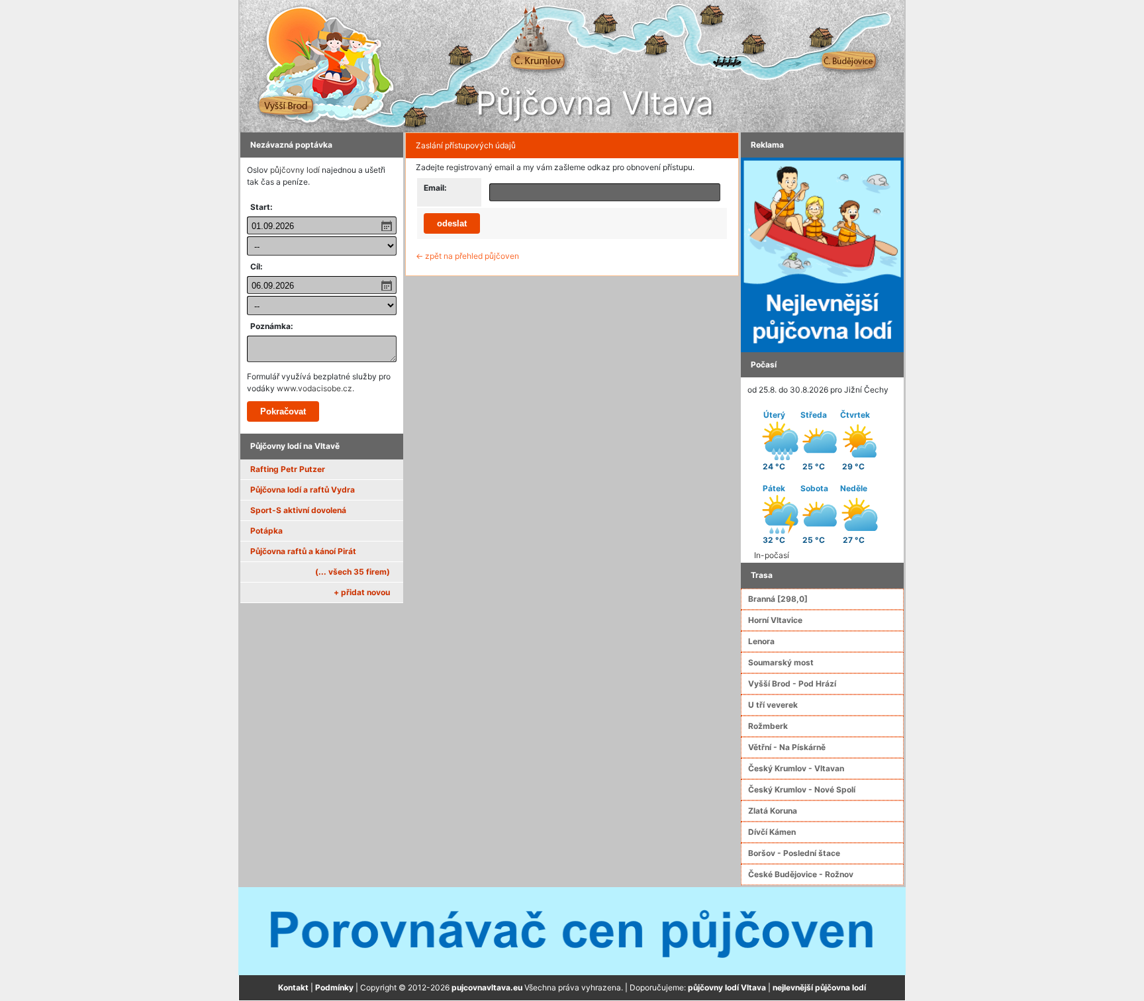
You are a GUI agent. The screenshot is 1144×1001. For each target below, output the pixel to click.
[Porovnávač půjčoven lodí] (572, 930)
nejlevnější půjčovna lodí (819, 987)
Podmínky (334, 987)
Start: (261, 207)
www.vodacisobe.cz (314, 388)
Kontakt (293, 987)
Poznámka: (271, 326)
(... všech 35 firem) (352, 572)
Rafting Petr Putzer (287, 469)
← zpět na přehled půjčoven (467, 256)
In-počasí (771, 555)
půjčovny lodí (295, 170)
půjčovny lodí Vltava (727, 987)
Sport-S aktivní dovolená (298, 510)
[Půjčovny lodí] (822, 254)
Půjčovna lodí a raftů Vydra (302, 490)
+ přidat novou (362, 592)
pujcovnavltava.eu (487, 987)
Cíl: (256, 266)
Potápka (266, 531)
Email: (435, 188)
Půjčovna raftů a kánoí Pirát (303, 551)
